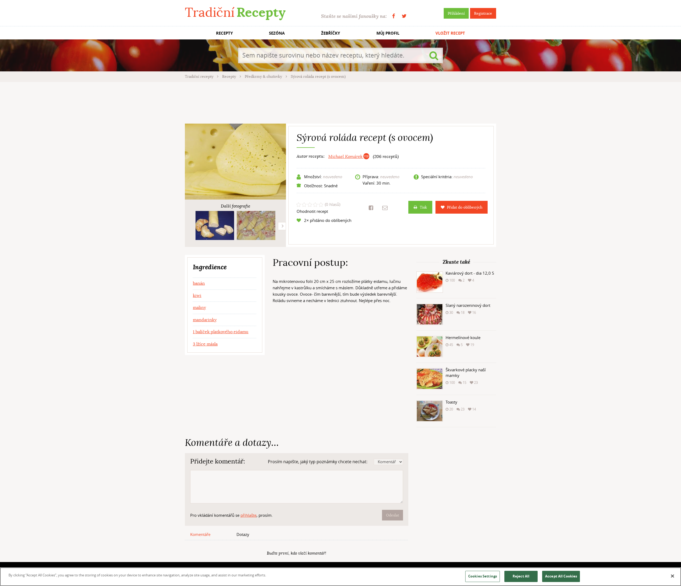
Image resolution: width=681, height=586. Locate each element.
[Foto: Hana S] (256, 225)
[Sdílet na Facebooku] (371, 207)
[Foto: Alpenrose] (215, 225)
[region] (340, 576)
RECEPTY (224, 33)
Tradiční (235, 12)
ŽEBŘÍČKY (330, 33)
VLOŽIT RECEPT (450, 33)
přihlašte (248, 515)
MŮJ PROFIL (387, 33)
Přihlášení (456, 13)
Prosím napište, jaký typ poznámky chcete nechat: (317, 462)
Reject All (521, 576)
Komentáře (200, 534)
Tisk (423, 207)
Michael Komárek (345, 156)
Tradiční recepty (199, 76)
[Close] (672, 576)
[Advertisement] (340, 102)
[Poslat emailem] (385, 207)
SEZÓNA (277, 33)
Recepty (229, 76)
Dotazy (242, 534)
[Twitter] (404, 16)
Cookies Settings (482, 576)
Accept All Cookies (561, 576)
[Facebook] (393, 16)
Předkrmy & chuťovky (264, 76)
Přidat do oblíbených (464, 207)
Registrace (483, 13)
